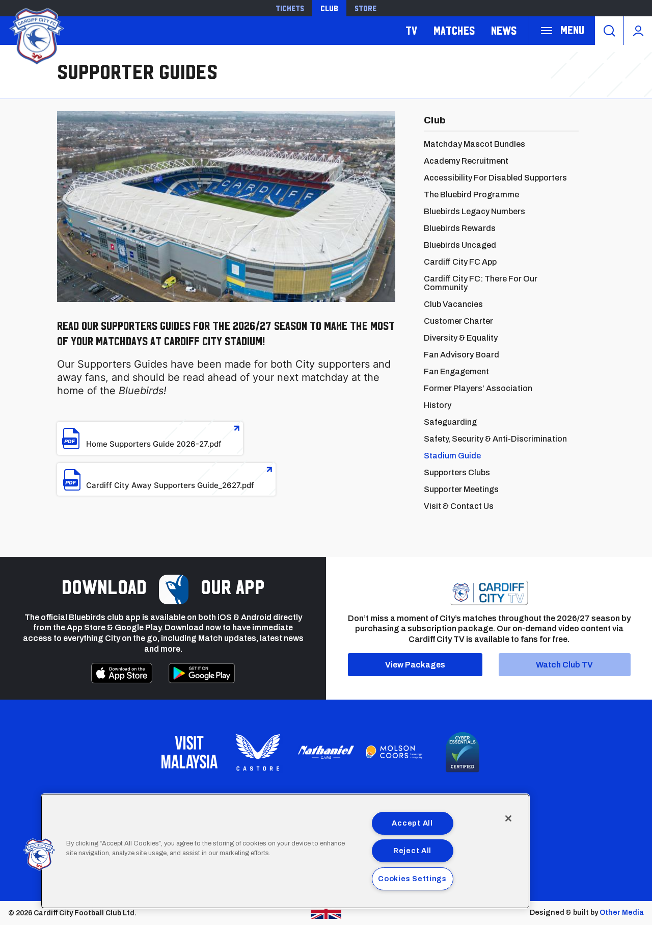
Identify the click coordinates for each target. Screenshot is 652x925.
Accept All (412, 823)
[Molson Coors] (394, 752)
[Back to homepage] (35, 35)
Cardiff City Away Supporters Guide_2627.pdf (170, 485)
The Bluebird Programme (471, 194)
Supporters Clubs (457, 472)
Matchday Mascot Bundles (474, 144)
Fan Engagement (456, 371)
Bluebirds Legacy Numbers (474, 211)
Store (365, 8)
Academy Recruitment (466, 161)
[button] (39, 854)
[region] (285, 851)
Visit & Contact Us (459, 506)
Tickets (290, 8)
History (437, 405)
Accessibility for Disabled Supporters (495, 177)
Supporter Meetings (461, 489)
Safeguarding (450, 422)
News (504, 30)
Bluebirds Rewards (460, 228)
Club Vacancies (453, 304)
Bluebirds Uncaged (460, 245)
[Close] (508, 818)
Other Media (622, 912)
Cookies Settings (412, 879)
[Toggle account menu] (638, 30)
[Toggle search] (609, 30)
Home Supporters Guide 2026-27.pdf (154, 444)
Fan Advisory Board (461, 354)
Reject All (412, 850)
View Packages (415, 664)
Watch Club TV (564, 664)
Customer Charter (458, 321)
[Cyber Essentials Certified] (462, 752)
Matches (454, 30)
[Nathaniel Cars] (326, 752)
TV (411, 30)
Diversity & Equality (461, 337)
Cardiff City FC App (460, 262)
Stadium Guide (452, 455)
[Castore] (258, 752)
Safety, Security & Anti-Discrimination (495, 438)
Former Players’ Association (478, 388)
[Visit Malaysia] (189, 752)
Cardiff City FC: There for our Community (480, 283)
